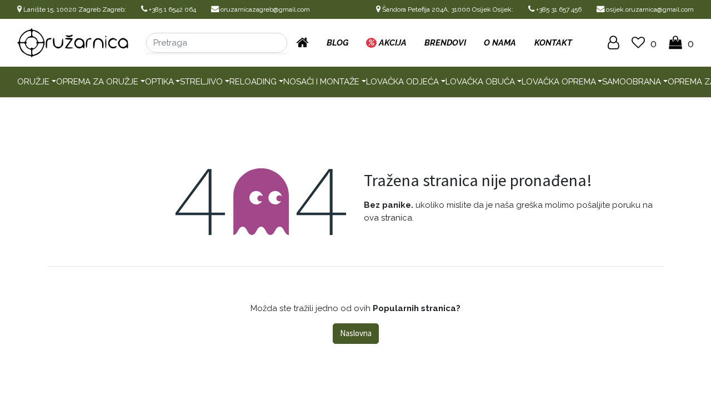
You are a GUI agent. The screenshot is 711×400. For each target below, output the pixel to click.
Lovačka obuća (480, 82)
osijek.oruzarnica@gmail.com (649, 9)
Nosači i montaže (321, 82)
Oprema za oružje (97, 82)
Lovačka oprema (559, 82)
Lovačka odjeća (402, 82)
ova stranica (388, 218)
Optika (159, 82)
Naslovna (356, 333)
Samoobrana (631, 82)
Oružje (33, 82)
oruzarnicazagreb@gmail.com (264, 9)
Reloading (253, 82)
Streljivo (201, 82)
